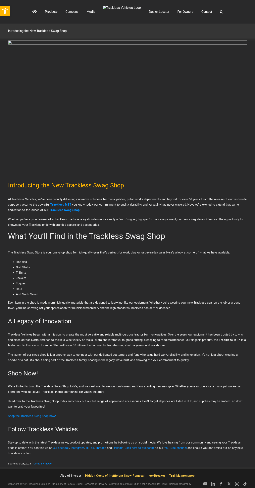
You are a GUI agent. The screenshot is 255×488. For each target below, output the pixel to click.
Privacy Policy (107, 483)
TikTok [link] (89, 448)
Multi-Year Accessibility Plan (150, 483)
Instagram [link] (77, 448)
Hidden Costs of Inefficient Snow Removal (114, 475)
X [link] (54, 448)
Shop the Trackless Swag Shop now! (32, 416)
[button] (206, 11)
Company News (42, 463)
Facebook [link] (62, 448)
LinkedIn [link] (118, 448)
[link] (140, 448)
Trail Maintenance (182, 475)
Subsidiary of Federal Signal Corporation (74, 483)
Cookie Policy (124, 483)
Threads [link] (100, 448)
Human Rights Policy (179, 483)
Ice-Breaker (156, 475)
